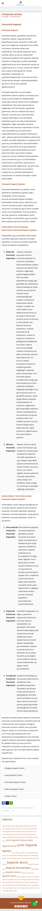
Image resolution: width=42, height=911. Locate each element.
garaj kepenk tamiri (20, 837)
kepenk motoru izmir (28, 873)
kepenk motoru (13, 872)
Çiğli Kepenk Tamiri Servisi (13, 888)
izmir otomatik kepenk (18, 853)
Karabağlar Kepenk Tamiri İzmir (20, 858)
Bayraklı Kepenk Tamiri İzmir (14, 829)
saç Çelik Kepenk (7, 885)
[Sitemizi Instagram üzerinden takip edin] (21, 906)
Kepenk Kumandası (18, 868)
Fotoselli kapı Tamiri (11, 834)
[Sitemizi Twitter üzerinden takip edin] (18, 906)
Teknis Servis (15, 885)
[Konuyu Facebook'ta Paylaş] (3, 803)
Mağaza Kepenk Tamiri (29, 879)
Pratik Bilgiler (28, 808)
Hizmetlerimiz (15, 17)
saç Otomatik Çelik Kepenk (30, 882)
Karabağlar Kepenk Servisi (24, 855)
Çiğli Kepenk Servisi (25, 885)
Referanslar (19, 882)
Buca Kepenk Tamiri (19, 831)
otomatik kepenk (17, 199)
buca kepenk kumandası (30, 829)
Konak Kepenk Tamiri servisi (14, 879)
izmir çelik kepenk (11, 855)
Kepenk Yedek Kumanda (24, 877)
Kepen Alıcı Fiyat (34, 858)
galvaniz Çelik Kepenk (8, 837)
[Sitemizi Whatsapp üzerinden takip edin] (24, 906)
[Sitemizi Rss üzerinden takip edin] (26, 906)
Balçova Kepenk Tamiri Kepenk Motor (12, 826)
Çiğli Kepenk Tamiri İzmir (29, 888)
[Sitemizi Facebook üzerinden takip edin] (16, 906)
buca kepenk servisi (7, 831)
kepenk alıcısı (17, 862)
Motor (37, 879)
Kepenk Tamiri (17, 808)
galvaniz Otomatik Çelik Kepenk (27, 834)
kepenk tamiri (9, 876)
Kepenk (4, 864)
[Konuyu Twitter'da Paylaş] (7, 803)
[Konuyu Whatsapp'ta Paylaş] (11, 803)
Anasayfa (5, 17)
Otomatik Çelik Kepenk (8, 882)
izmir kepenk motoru (16, 840)
